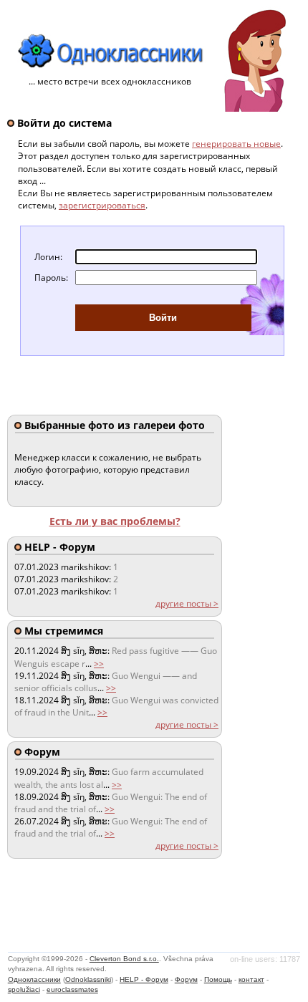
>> (99, 663)
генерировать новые (236, 144)
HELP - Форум (144, 979)
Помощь (218, 979)
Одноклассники (34, 979)
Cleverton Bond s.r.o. (124, 959)
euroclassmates (72, 989)
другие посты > (186, 603)
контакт (251, 979)
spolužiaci (24, 989)
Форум (186, 979)
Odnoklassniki (88, 979)
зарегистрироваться (102, 205)
